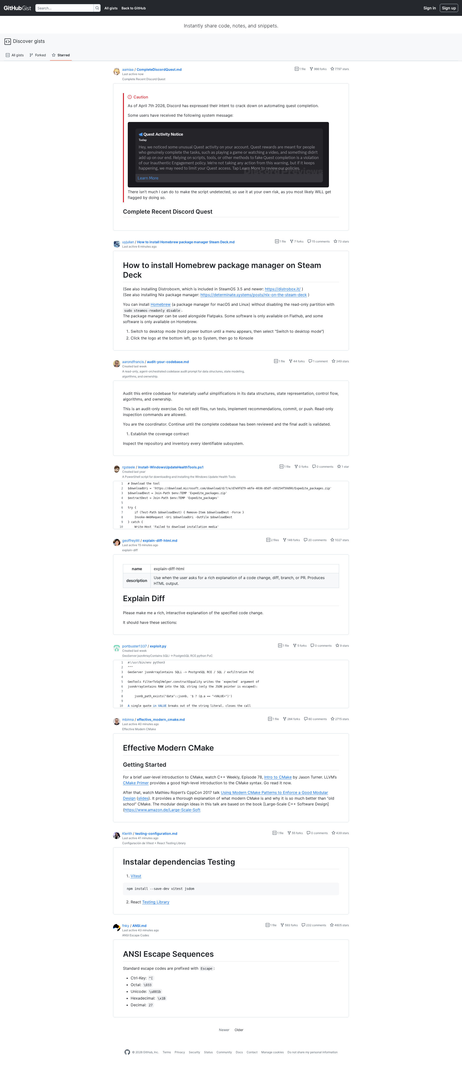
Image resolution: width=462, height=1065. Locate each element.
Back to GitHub (134, 8)
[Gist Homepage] (18, 8)
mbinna (128, 719)
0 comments (324, 466)
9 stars (344, 645)
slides (143, 798)
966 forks (320, 69)
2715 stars (341, 719)
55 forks (297, 833)
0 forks (303, 466)
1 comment (320, 361)
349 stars (342, 361)
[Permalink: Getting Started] (119, 764)
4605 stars (341, 925)
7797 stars (341, 69)
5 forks (302, 645)
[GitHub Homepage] (127, 1052)
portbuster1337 (134, 646)
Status (208, 1052)
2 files (274, 540)
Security (194, 1052)
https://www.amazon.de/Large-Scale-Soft (162, 809)
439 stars (342, 833)
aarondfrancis (133, 362)
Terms (167, 1052)
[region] (231, 157)
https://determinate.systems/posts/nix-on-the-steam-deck (253, 294)
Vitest (136, 876)
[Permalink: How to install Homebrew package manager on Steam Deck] (119, 270)
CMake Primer (136, 782)
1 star (345, 466)
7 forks (298, 241)
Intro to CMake (278, 777)
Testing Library (155, 901)
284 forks (293, 719)
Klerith (127, 833)
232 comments (315, 925)
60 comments (317, 719)
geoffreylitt (131, 540)
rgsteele (128, 467)
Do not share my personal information (313, 1052)
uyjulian (128, 242)
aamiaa (128, 69)
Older (239, 1030)
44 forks (299, 361)
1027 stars (341, 540)
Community (224, 1052)
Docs (239, 1052)
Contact (252, 1052)
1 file (302, 69)
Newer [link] (224, 1030)
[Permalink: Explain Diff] (119, 598)
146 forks (293, 540)
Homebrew (161, 304)
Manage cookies (272, 1052)
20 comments (317, 540)
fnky (125, 926)
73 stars (343, 241)
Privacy (180, 1052)
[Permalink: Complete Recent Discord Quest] (119, 211)
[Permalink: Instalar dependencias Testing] (119, 862)
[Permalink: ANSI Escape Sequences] (119, 954)
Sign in (430, 8)
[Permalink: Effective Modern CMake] (119, 748)
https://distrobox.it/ (283, 289)
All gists (111, 8)
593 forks (291, 925)
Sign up (449, 8)
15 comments (320, 241)
